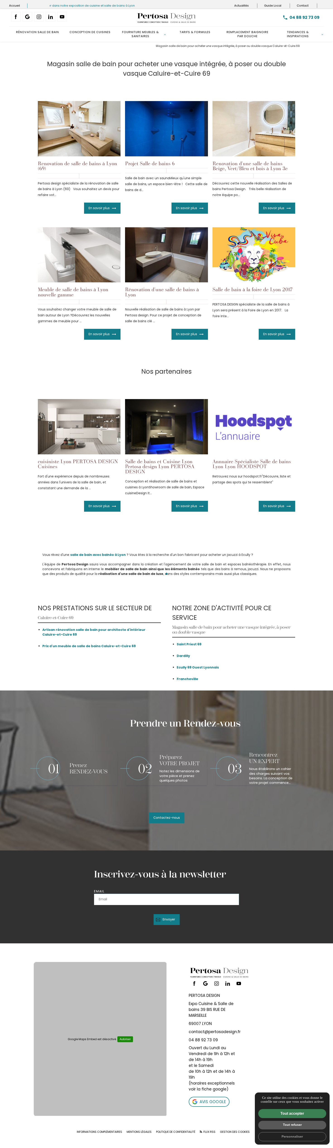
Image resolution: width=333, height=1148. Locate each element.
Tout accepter (292, 1113)
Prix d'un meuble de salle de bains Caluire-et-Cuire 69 (89, 646)
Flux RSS (209, 1132)
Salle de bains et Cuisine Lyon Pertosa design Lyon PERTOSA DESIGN (159, 466)
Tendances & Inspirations (298, 34)
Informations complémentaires (99, 1132)
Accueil (15, 5)
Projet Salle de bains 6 (150, 163)
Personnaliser (292, 1136)
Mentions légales (139, 1132)
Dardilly (183, 656)
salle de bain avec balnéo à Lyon (98, 554)
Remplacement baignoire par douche (247, 34)
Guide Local (273, 5)
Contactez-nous (166, 817)
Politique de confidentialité (175, 1132)
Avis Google (213, 1101)
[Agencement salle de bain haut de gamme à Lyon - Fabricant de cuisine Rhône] (166, 17)
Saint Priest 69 (189, 644)
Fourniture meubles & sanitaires (140, 34)
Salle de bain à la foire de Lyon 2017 (252, 289)
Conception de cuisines (90, 32)
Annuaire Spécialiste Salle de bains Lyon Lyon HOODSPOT (251, 463)
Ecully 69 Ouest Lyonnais (198, 667)
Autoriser (125, 1039)
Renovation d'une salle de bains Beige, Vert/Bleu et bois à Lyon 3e (250, 165)
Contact (303, 5)
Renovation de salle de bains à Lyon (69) (77, 165)
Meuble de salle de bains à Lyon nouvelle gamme (73, 291)
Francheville (187, 679)
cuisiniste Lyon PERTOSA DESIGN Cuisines (78, 463)
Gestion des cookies (235, 1132)
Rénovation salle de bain (37, 32)
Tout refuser (292, 1124)
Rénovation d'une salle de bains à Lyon (162, 291)
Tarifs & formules (195, 32)
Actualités (241, 5)
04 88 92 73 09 (304, 17)
